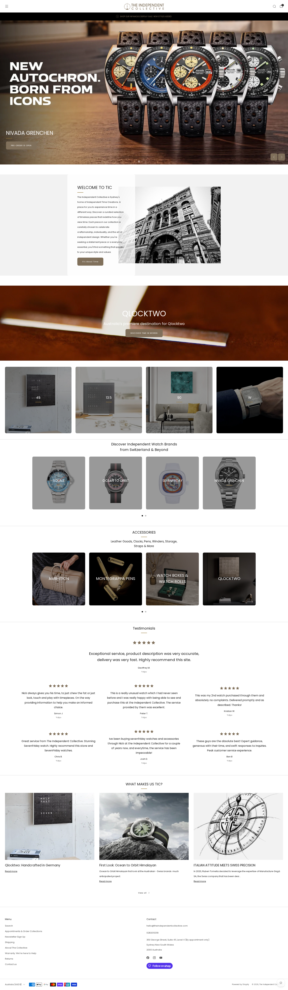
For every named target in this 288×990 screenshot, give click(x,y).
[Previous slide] (274, 156)
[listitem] (144, 16)
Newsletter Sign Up (15, 936)
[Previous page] (32, 483)
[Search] (274, 6)
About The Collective (16, 947)
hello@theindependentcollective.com (167, 925)
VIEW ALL (108, 412)
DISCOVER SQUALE (267, 145)
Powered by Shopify (240, 984)
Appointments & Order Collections (23, 931)
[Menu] (6, 6)
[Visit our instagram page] (154, 957)
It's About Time (90, 261)
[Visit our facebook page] (147, 957)
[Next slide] (281, 156)
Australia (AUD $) (13, 984)
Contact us (11, 964)
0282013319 (152, 932)
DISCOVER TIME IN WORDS (144, 333)
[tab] (142, 515)
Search (9, 925)
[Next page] (256, 483)
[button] (139, 161)
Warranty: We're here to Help (20, 953)
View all (142, 893)
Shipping (9, 942)
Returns (9, 958)
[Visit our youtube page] (161, 957)
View (38, 412)
